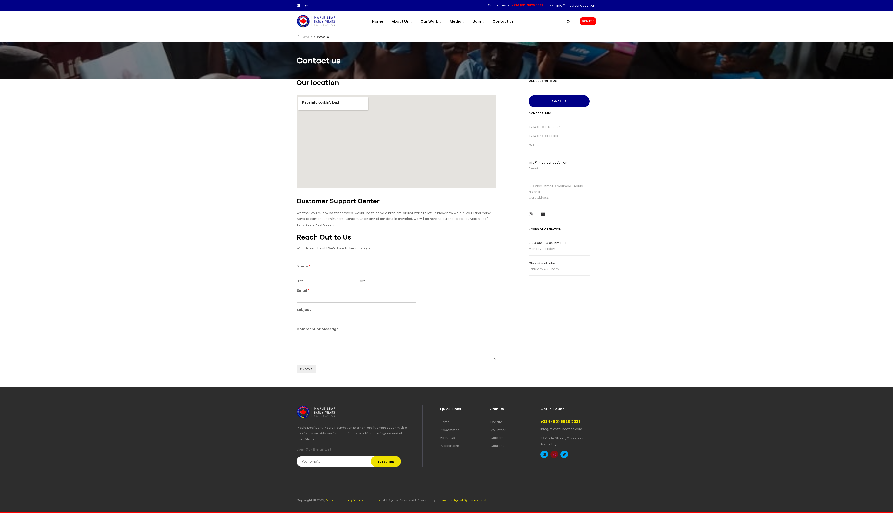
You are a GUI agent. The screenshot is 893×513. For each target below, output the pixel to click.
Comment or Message (318, 329)
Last (362, 281)
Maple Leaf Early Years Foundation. (354, 500)
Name (303, 266)
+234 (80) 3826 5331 (527, 5)
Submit (306, 369)
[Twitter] (564, 454)
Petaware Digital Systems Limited (464, 500)
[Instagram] (306, 5)
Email (303, 290)
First (300, 281)
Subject (304, 309)
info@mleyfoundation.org (549, 162)
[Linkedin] (298, 5)
